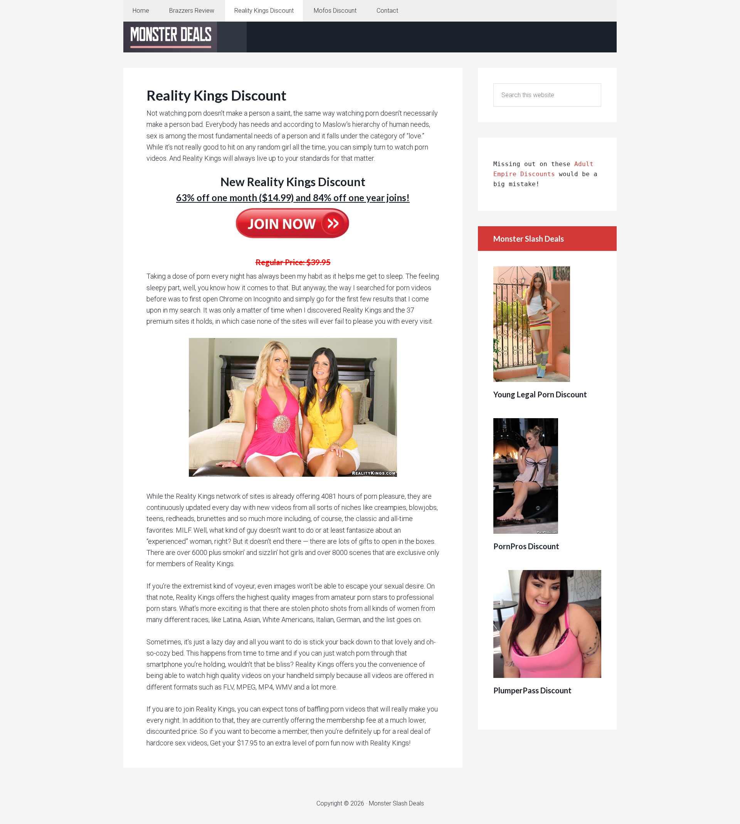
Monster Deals (185, 37)
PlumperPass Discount (532, 690)
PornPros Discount (526, 546)
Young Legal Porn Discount (540, 394)
